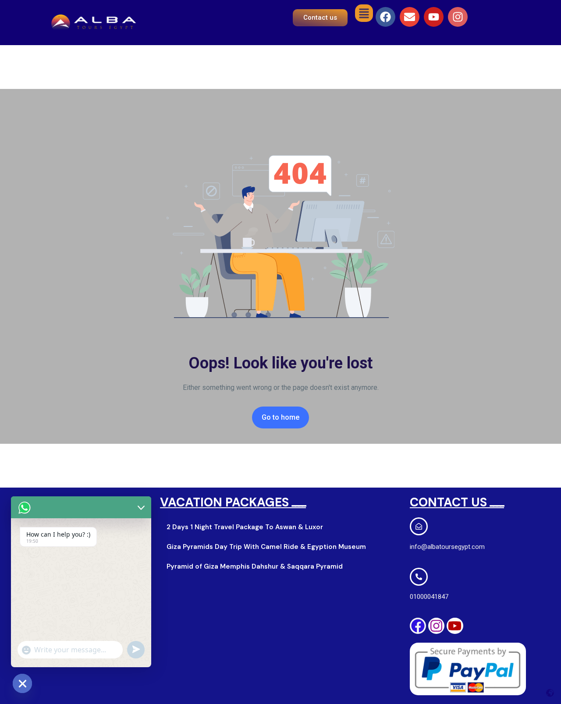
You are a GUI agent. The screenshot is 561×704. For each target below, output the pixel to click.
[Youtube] (434, 17)
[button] (364, 13)
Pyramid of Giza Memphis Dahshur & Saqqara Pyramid (255, 566)
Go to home (280, 417)
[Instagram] (458, 17)
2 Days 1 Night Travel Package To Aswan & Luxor (245, 527)
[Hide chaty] (22, 683)
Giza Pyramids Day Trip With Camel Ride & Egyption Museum (266, 546)
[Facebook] (385, 17)
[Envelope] (409, 17)
